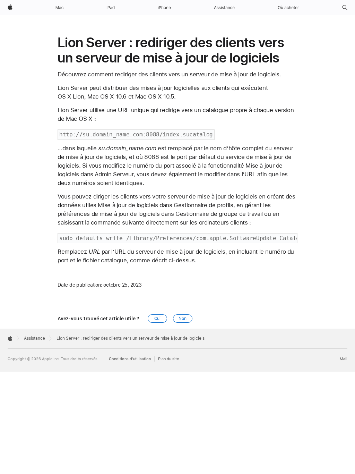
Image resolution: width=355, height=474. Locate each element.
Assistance (34, 338)
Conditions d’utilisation (130, 359)
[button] (344, 7)
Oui (157, 318)
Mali (343, 359)
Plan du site (168, 359)
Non (183, 318)
